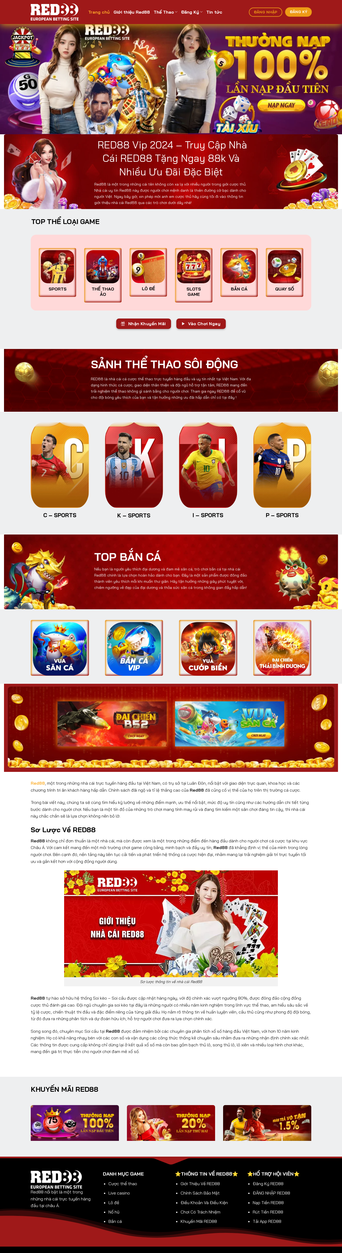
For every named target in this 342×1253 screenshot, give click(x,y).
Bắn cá (115, 1221)
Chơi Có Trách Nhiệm (200, 1212)
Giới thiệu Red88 (132, 12)
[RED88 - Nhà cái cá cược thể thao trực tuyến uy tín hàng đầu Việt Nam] (55, 12)
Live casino (119, 1193)
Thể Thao (164, 12)
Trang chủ (99, 12)
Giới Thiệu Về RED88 (200, 1183)
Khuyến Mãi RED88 (199, 1221)
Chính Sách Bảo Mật (200, 1193)
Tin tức (214, 12)
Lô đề (113, 1202)
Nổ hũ (113, 1212)
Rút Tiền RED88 (268, 1212)
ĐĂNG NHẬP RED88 (271, 1193)
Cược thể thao (122, 1183)
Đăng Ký (190, 12)
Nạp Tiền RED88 (268, 1202)
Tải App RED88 (267, 1221)
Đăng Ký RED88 (268, 1183)
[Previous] (13, 79)
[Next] (328, 79)
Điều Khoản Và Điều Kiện (204, 1202)
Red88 (38, 783)
